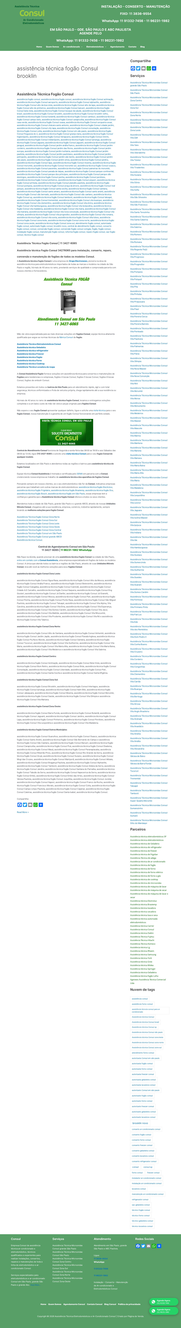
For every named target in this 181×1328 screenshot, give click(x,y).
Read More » (23, 812)
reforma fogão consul (75, 232)
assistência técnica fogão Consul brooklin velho (85, 113)
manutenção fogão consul (52, 232)
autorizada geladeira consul (144, 1080)
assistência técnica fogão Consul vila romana (92, 214)
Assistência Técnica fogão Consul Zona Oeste (38, 527)
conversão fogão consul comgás (76, 229)
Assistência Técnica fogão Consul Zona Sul (37, 520)
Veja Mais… (35, 1285)
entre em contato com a (37, 560)
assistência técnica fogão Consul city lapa (36, 128)
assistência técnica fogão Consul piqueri (77, 180)
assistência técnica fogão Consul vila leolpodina (70, 206)
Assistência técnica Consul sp (144, 1027)
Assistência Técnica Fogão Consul (45, 94)
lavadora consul (139, 1189)
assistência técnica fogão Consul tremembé (37, 200)
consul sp (148, 1167)
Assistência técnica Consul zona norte (148, 1042)
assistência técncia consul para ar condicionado (146, 1010)
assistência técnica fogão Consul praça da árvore (56, 186)
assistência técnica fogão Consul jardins (89, 160)
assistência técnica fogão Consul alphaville (79, 102)
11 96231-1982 (157, 21)
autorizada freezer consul (143, 1074)
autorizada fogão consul (142, 1063)
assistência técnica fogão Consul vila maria (64, 209)
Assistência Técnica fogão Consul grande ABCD (39, 536)
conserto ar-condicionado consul (146, 1129)
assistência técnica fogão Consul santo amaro (38, 191)
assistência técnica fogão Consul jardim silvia (48, 160)
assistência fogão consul (28, 99)
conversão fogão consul (48, 229)
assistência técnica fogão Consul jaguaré (64, 142)
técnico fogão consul (34, 235)
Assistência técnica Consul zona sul (147, 1047)
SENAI (80, 473)
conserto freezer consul (142, 1145)
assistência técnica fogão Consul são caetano (71, 194)
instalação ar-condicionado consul (146, 1183)
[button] (81, 47)
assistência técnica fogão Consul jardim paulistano (49, 154)
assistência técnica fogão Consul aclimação (92, 99)
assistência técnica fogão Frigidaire (33, 490)
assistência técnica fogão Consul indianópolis (38, 139)
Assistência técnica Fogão (29, 357)
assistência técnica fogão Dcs (99, 490)
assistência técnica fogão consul (56, 99)
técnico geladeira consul (142, 1221)
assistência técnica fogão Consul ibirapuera (50, 137)
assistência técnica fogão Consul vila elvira (72, 203)
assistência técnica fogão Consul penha (45, 177)
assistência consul (140, 999)
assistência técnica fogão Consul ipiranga (80, 139)
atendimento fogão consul (88, 223)
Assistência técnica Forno (29, 360)
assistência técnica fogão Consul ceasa (46, 122)
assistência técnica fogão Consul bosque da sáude (57, 111)
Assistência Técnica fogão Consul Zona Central (39, 530)
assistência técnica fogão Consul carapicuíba (63, 119)
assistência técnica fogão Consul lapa (34, 162)
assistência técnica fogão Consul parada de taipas (40, 171)
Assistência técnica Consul (29, 540)
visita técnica (99, 410)
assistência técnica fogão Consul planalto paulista (61, 183)
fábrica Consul (66, 337)
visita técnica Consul (76, 453)
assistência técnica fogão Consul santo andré (82, 191)
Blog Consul (110, 1304)
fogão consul (104, 229)
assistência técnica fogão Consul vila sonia (37, 217)
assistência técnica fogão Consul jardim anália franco (49, 145)
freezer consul (153, 1173)
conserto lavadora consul (143, 1156)
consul (33, 229)
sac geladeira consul (141, 1205)
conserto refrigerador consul (144, 1161)
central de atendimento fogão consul (85, 226)
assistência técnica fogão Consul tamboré (52, 197)
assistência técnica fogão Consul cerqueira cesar (89, 122)
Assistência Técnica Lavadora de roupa (36, 367)
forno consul (137, 1173)
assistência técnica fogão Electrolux (95, 487)
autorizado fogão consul (41, 226)
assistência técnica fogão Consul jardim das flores (49, 148)
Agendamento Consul (74, 1304)
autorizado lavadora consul (143, 1117)
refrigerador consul (140, 1199)
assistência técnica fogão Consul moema (72, 162)
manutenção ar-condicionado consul (147, 1194)
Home (43, 1304)
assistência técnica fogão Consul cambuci (75, 116)
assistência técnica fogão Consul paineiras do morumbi (84, 168)
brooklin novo (60, 226)
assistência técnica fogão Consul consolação (78, 128)
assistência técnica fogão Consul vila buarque (80, 200)
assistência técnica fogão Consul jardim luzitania (47, 151)
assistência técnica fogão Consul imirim (90, 137)
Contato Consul (94, 1304)
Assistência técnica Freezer (30, 354)
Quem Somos (54, 1304)
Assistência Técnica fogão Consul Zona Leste (38, 523)
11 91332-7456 (131, 21)
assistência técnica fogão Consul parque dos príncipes (42, 174)
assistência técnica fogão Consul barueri (66, 108)
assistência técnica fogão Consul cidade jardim (92, 125)
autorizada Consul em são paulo (145, 1058)
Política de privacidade (129, 1304)
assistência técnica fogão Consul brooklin (42, 113)
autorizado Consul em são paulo (145, 1090)
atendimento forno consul (143, 1053)
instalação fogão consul (28, 232)
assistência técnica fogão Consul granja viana (60, 134)
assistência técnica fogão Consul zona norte (68, 220)
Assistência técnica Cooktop (31, 363)
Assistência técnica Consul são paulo (147, 1032)
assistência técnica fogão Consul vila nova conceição (54, 211)
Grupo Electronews (78, 261)
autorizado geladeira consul (144, 1112)
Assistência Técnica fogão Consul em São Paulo (39, 533)
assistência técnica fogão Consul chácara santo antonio (43, 125)
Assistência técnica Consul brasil (145, 1022)
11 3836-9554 (101, 1258)
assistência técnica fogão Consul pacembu (37, 168)
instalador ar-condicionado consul (146, 1178)
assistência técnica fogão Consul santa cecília (46, 188)
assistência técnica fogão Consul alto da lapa (74, 105)
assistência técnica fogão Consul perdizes (85, 177)
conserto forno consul (141, 1140)
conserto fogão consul (141, 1135)
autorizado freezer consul (143, 1106)
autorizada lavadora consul (143, 1085)
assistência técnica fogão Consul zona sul (55, 223)
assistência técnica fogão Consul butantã (36, 116)
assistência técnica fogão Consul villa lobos (78, 217)
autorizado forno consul (142, 1101)
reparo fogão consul (95, 232)
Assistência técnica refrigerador (32, 350)
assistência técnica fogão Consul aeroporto (37, 102)
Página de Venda (135, 1316)
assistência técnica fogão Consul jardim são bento (51, 157)
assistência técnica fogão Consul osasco (96, 165)
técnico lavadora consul (142, 1226)
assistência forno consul (142, 1004)
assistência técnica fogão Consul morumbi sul (55, 165)
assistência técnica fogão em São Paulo (66, 493)
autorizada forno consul (142, 1069)
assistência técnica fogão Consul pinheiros (37, 180)
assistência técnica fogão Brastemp (67, 490)
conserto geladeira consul (143, 1151)
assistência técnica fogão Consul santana (88, 188)
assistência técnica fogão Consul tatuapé (92, 197)
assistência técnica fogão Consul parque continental (89, 171)
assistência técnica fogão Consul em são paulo (65, 131)
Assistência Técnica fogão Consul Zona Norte (38, 517)
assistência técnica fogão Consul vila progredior (47, 214)
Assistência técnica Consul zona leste (147, 1037)
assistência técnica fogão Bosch (32, 493)
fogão (94, 229)
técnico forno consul (140, 1215)
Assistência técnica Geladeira (31, 347)
